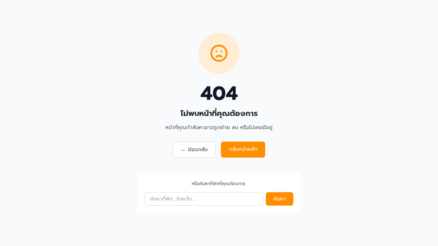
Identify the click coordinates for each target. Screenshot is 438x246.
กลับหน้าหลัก (243, 149)
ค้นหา (280, 199)
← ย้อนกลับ (194, 149)
